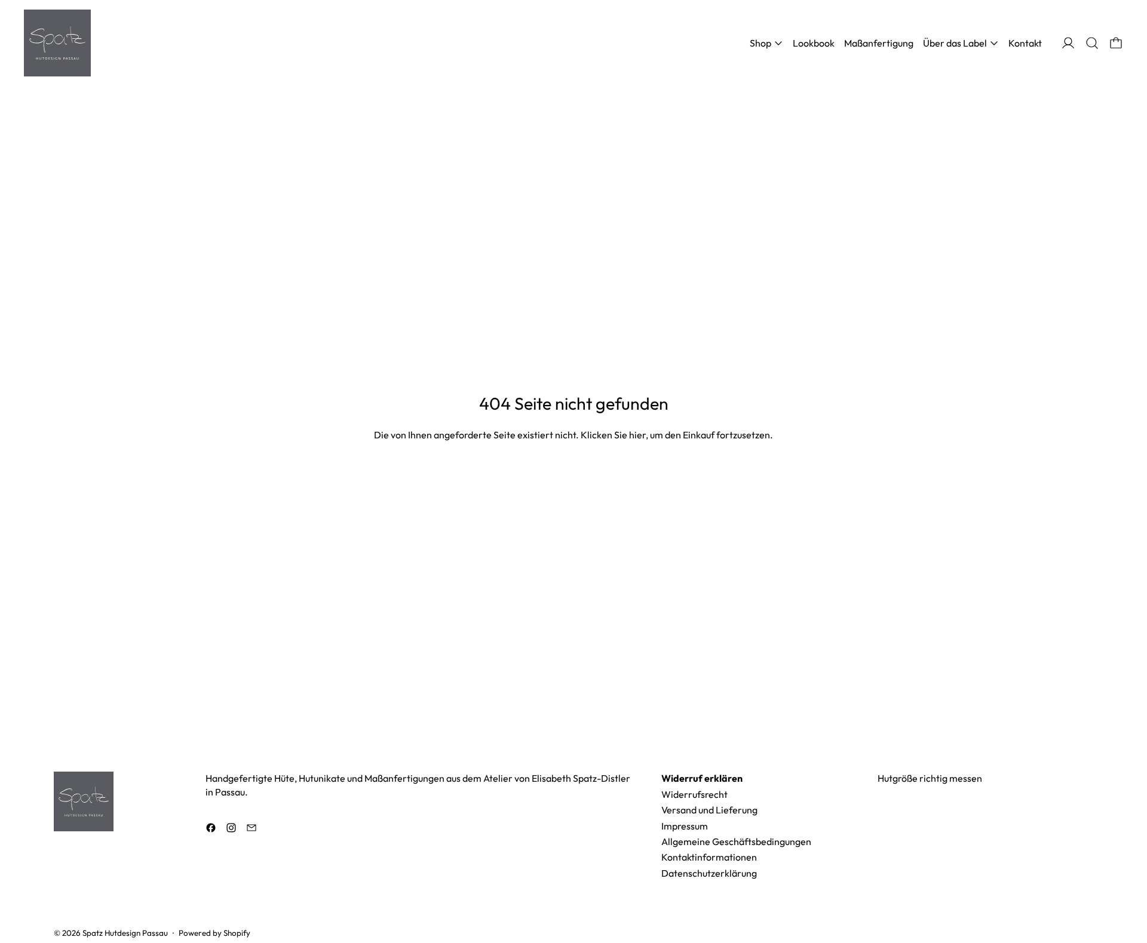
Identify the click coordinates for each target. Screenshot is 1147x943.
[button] (1092, 43)
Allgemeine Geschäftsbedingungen (736, 841)
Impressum (684, 826)
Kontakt (1025, 43)
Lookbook (814, 43)
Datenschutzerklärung (709, 873)
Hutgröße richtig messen (930, 778)
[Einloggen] (1068, 43)
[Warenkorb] (1116, 43)
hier (637, 435)
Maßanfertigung (878, 43)
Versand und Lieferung (709, 810)
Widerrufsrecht (694, 794)
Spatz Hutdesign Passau (125, 933)
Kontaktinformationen (709, 857)
